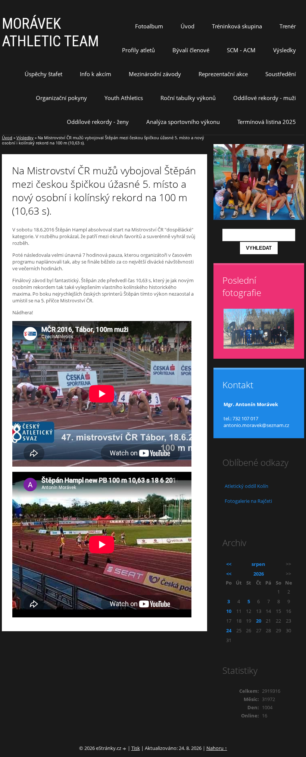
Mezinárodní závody (155, 74)
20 (258, 620)
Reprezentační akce (223, 74)
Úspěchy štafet (43, 74)
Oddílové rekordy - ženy (98, 121)
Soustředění (280, 74)
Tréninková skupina (237, 26)
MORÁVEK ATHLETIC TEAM (50, 32)
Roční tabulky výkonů (188, 98)
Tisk (135, 748)
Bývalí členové (190, 50)
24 (228, 630)
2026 (258, 573)
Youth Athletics (123, 98)
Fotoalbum (149, 26)
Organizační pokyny (61, 98)
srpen (258, 564)
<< (228, 564)
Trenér (288, 26)
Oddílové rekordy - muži (264, 98)
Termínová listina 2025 (266, 121)
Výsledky (284, 50)
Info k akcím (95, 74)
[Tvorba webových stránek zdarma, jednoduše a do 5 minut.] (125, 749)
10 (228, 611)
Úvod (187, 26)
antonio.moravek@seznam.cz (256, 425)
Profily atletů (138, 50)
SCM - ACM (241, 50)
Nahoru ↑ (216, 748)
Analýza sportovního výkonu (183, 121)
